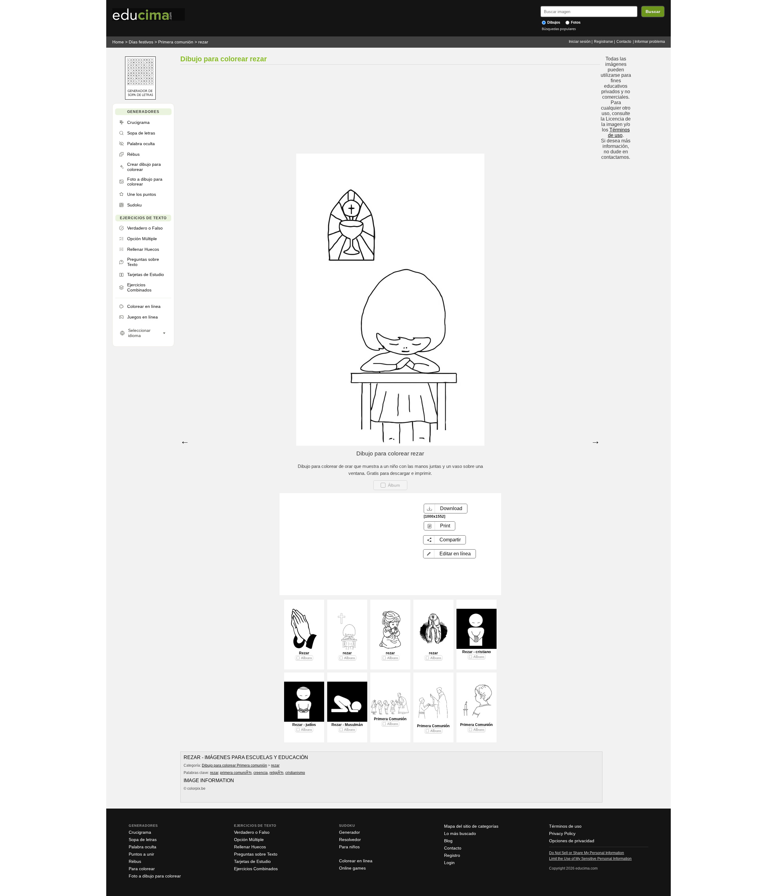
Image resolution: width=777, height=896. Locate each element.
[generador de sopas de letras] (140, 98)
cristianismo (295, 773)
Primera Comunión (390, 719)
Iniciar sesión (580, 41)
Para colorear (142, 868)
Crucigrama (140, 832)
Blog (448, 840)
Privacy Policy (562, 833)
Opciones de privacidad (571, 840)
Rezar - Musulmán (347, 725)
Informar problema (650, 41)
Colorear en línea (355, 860)
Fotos (575, 22)
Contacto (623, 41)
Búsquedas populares (559, 28)
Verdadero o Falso (252, 832)
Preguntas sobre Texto (255, 854)
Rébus (135, 861)
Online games (352, 868)
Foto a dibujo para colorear (155, 876)
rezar (203, 41)
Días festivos (141, 41)
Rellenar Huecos (250, 846)
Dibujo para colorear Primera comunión (234, 765)
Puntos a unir (141, 854)
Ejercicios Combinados (256, 868)
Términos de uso (619, 132)
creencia (260, 773)
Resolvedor (350, 839)
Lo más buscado (460, 833)
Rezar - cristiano (476, 652)
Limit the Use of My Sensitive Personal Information (590, 859)
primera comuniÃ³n (236, 773)
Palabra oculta (142, 846)
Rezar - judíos (304, 725)
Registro (452, 855)
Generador (349, 832)
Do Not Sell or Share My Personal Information (586, 853)
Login (449, 862)
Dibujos (553, 22)
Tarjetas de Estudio (252, 861)
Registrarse (603, 41)
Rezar (304, 653)
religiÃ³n (276, 773)
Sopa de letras (143, 839)
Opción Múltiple (249, 839)
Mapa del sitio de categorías (471, 826)
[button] (449, 553)
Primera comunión (175, 41)
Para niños (349, 846)
